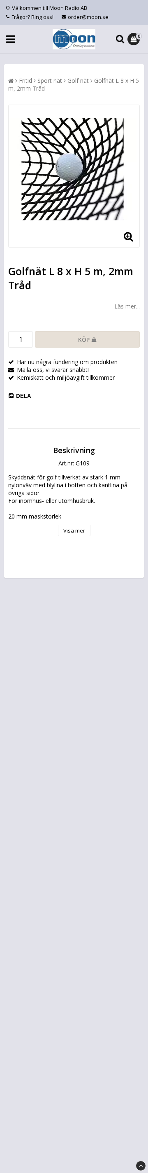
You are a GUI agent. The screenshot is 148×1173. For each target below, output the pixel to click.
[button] (134, 39)
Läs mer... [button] (127, 306)
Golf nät (78, 80)
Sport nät (49, 80)
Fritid (25, 80)
